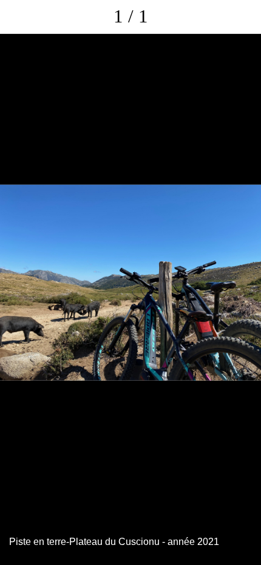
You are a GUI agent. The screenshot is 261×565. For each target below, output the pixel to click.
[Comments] (244, 17)
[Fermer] (17, 17)
